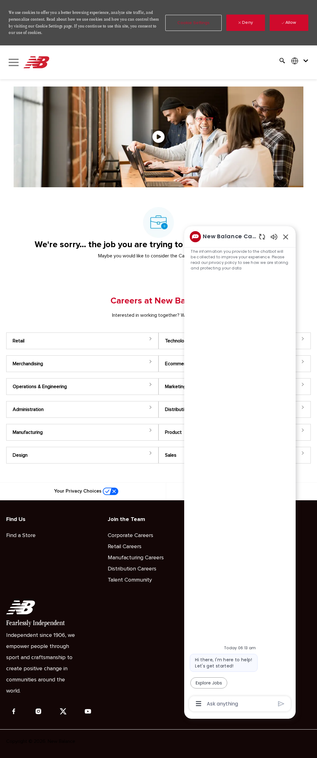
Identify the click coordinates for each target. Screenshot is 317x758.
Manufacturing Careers (136, 558)
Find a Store (21, 535)
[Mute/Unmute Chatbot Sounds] (274, 236)
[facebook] (13, 711)
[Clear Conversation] (262, 236)
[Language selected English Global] (301, 61)
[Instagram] (38, 711)
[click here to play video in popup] (158, 137)
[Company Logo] (36, 62)
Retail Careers (124, 546)
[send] (281, 704)
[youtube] (87, 711)
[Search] (282, 61)
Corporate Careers (130, 535)
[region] (240, 470)
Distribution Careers (132, 569)
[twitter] (63, 711)
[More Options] (198, 703)
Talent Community (130, 580)
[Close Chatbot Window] (286, 236)
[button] (193, 23)
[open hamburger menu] (13, 62)
